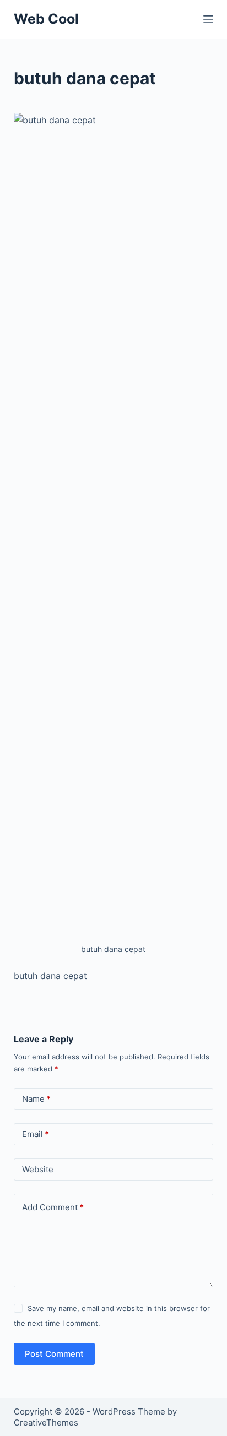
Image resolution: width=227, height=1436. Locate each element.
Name (36, 1099)
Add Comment (53, 1207)
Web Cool (46, 18)
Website (37, 1169)
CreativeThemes (46, 1422)
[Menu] (208, 19)
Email (35, 1134)
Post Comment (54, 1353)
